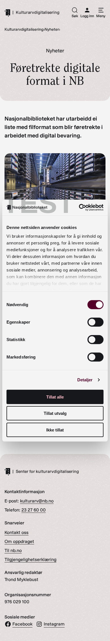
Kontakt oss (16, 532)
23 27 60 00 (33, 510)
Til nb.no (13, 550)
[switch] (95, 321)
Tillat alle (55, 396)
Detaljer (85, 379)
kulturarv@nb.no (37, 501)
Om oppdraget (19, 541)
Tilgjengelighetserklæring (30, 559)
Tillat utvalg (55, 413)
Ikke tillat (55, 429)
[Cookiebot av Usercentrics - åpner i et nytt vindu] (79, 207)
